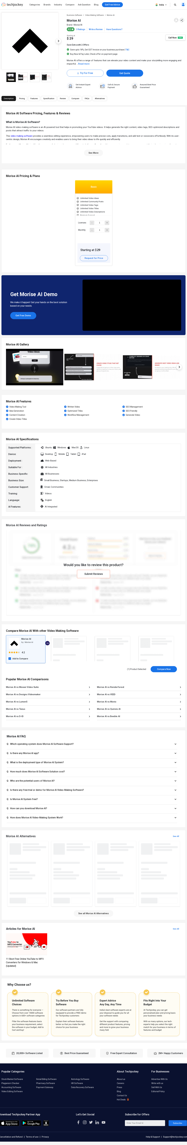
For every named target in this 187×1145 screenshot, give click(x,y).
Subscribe (177, 1123)
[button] (92, 744)
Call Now (172, 37)
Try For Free (86, 73)
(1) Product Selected (136, 669)
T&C (127, 49)
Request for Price (94, 258)
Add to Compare (20, 658)
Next (58, 41)
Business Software (74, 15)
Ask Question (84, 5)
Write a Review (96, 29)
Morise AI (78, 25)
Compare (69, 5)
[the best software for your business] (12, 6)
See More (93, 153)
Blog (96, 5)
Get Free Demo (23, 315)
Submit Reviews (93, 573)
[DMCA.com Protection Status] (46, 1125)
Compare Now (164, 669)
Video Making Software (94, 15)
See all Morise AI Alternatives (93, 913)
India (161, 5)
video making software (22, 136)
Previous (6, 367)
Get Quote (124, 73)
